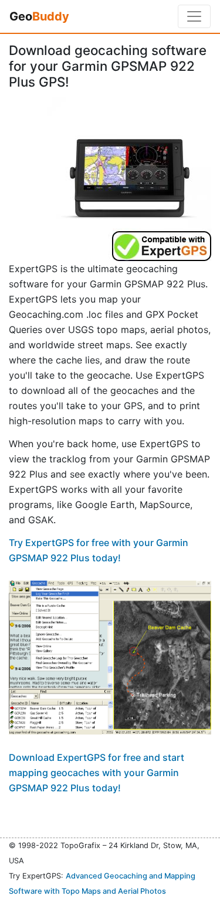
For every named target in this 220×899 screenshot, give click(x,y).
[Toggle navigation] (194, 16)
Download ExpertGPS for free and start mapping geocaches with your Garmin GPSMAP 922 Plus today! (96, 773)
